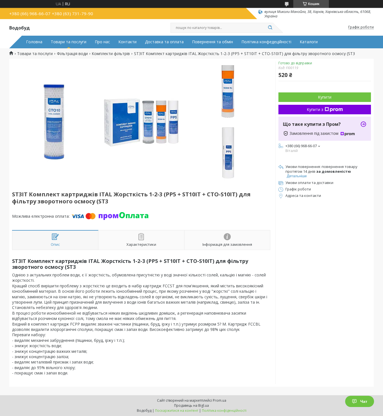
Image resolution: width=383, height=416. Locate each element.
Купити (324, 97)
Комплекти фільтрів (111, 53)
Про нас (102, 42)
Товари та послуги (68, 42)
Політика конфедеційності (266, 42)
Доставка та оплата (164, 42)
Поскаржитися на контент (176, 410)
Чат (363, 401)
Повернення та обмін (212, 42)
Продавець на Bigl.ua (191, 405)
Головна (34, 42)
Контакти (127, 42)
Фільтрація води (72, 53)
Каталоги (309, 42)
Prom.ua (219, 400)
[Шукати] (270, 28)
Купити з (315, 109)
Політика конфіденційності (224, 410)
